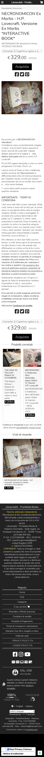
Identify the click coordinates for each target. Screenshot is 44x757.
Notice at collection (13, 753)
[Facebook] (15, 655)
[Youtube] (28, 655)
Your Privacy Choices (21, 749)
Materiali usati (22, 635)
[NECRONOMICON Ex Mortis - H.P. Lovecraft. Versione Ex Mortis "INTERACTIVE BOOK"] (22, 97)
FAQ (22, 597)
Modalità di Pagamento (22, 621)
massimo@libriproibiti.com (31, 726)
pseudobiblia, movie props (28, 427)
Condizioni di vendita (22, 305)
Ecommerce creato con (22, 729)
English (19, 706)
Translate (30, 714)
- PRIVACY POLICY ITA (22, 640)
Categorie (22, 601)
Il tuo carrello (20, 606)
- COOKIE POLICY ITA (22, 645)
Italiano (29, 706)
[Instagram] (21, 655)
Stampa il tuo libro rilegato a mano (22, 631)
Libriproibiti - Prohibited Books (26, 2)
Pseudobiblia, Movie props (12, 8)
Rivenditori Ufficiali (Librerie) (22, 611)
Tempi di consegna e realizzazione (22, 626)
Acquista (22, 66)
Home (22, 592)
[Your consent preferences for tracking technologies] (40, 753)
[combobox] (22, 51)
